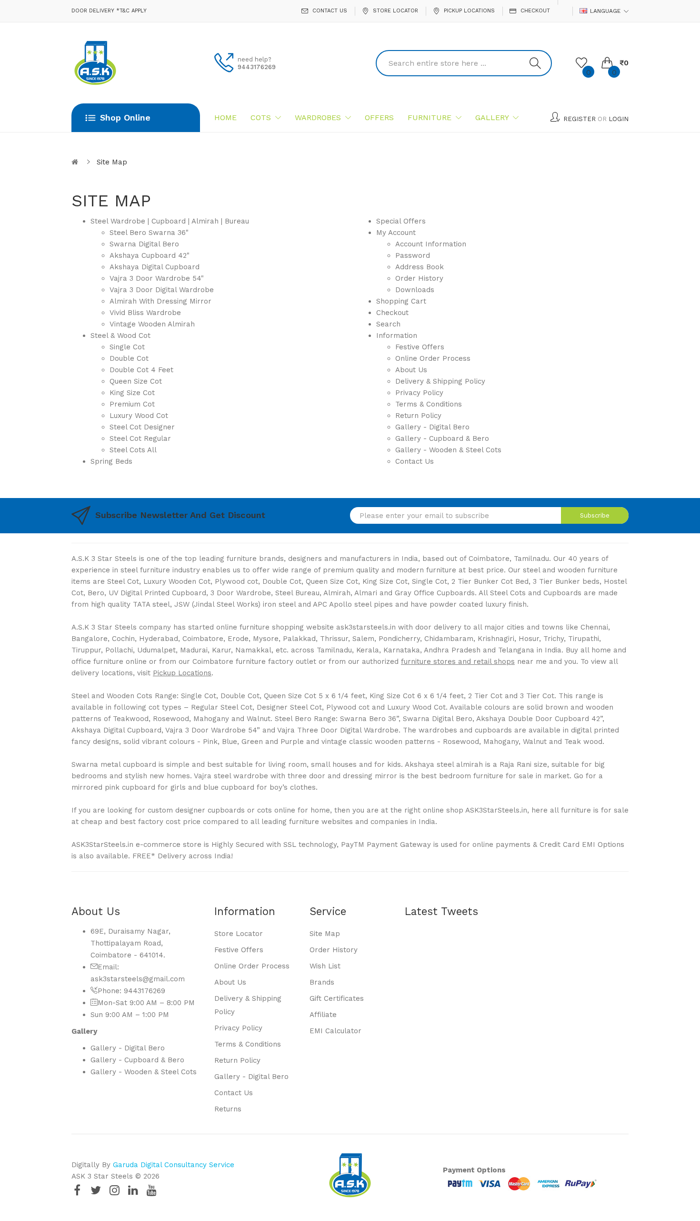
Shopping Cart (401, 301)
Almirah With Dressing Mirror (160, 301)
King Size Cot (132, 392)
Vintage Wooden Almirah (152, 324)
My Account (396, 232)
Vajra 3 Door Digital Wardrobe (162, 289)
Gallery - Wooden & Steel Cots (448, 450)
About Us (411, 370)
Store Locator (238, 933)
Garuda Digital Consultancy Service (173, 1164)
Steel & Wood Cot (120, 335)
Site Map (112, 162)
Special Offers (401, 221)
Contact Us (414, 461)
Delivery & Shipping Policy (440, 381)
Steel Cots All (133, 450)
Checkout (392, 312)
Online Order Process (432, 358)
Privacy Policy (419, 392)
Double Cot (129, 358)
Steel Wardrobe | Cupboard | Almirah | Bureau (169, 221)
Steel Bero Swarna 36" (149, 232)
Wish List (325, 966)
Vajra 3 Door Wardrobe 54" (157, 278)
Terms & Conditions (428, 404)
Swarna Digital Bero (144, 244)
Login (619, 118)
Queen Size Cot (136, 381)
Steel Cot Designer (142, 427)
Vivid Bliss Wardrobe (145, 312)
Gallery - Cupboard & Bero (442, 438)
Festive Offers (419, 347)
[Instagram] (114, 1190)
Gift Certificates (337, 998)
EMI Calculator (335, 1031)
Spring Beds (111, 461)
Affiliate (323, 1014)
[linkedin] (133, 1190)
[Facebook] (77, 1190)
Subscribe (595, 515)
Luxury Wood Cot (139, 415)
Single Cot (127, 347)
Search (388, 324)
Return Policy (418, 415)
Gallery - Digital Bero (432, 427)
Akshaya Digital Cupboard (155, 267)
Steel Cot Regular (140, 438)
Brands (322, 982)
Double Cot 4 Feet (141, 370)
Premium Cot (132, 404)
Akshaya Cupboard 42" (150, 255)
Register (579, 118)
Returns (227, 1109)
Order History (419, 278)
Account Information (430, 244)
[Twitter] (95, 1190)
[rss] (151, 1190)
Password (412, 255)
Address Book (419, 267)
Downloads (414, 289)
